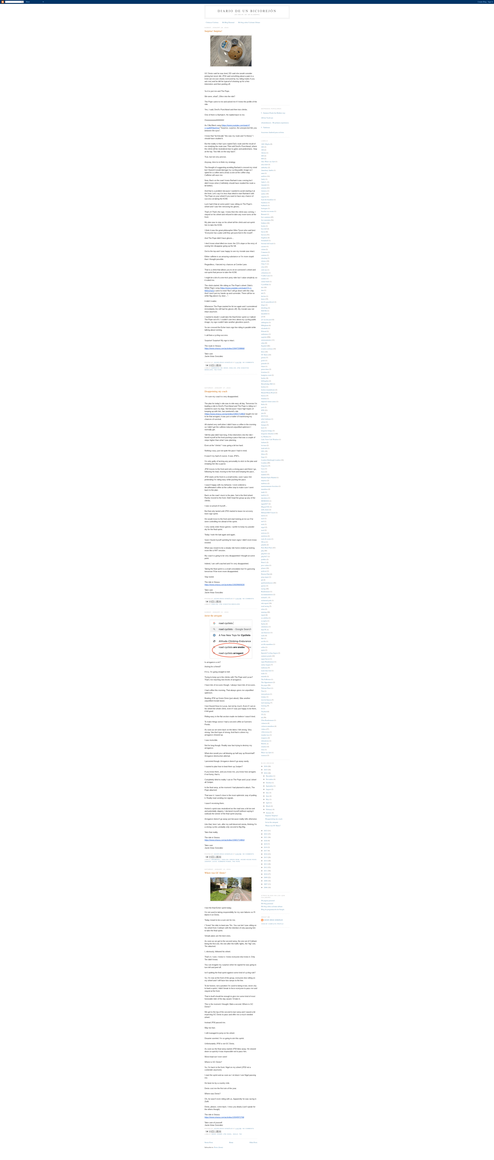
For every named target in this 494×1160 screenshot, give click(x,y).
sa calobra (264, 618)
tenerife (263, 676)
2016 (266, 854)
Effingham (264, 325)
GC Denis (264, 354)
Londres (264, 463)
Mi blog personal (267, 903)
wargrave (264, 738)
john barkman (266, 419)
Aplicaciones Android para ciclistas (271, 132)
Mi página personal (268, 900)
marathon (264, 489)
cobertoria (264, 273)
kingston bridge (266, 430)
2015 (266, 857)
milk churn (265, 509)
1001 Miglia (265, 144)
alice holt (264, 164)
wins (262, 749)
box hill (264, 229)
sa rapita (264, 621)
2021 (266, 837)
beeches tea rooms (267, 211)
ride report (264, 603)
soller (263, 647)
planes (263, 568)
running (264, 612)
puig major (265, 577)
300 (262, 150)
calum (263, 249)
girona (263, 357)
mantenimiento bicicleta (269, 486)
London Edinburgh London (270, 460)
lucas (214, 861)
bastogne (264, 208)
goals (263, 360)
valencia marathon (267, 726)
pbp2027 (264, 556)
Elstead (263, 331)
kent (262, 428)
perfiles (263, 559)
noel (262, 530)
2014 (266, 860)
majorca (264, 480)
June (268, 796)
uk (262, 717)
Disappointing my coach (216, 391)
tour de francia (266, 700)
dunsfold (264, 313)
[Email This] (210, 365)
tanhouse (264, 667)
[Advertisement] (220, 381)
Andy (263, 179)
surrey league (265, 665)
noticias (264, 533)
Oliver (263, 542)
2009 (266, 877)
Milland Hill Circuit (268, 512)
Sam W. (263, 629)
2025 (266, 769)
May (268, 799)
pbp (262, 550)
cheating (264, 258)
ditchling (264, 308)
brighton (264, 237)
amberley (264, 167)
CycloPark (264, 284)
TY (262, 714)
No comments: (248, 362)
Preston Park (265, 574)
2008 (266, 881)
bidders (263, 223)
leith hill (264, 448)
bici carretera (265, 217)
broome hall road (267, 243)
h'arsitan (264, 372)
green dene (234, 859)
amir (262, 173)
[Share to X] (215, 365)
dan (262, 290)
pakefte (263, 545)
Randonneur (265, 591)
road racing (265, 606)
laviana (263, 445)
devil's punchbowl (267, 302)
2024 (266, 773)
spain (263, 650)
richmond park (266, 600)
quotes (263, 586)
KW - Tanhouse (264, 127)
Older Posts (253, 1142)
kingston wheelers (231, 604)
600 (262, 158)
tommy (263, 697)
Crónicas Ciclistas (212, 22)
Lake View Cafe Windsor (270, 439)
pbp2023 (264, 553)
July (267, 792)
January (269, 813)
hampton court (266, 375)
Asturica (264, 191)
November (270, 779)
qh (262, 580)
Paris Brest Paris (266, 548)
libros (263, 454)
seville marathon (267, 644)
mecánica (264, 498)
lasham (263, 442)
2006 (266, 887)
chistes (263, 261)
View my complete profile (272, 924)
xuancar (264, 755)
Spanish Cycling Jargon (269, 653)
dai (262, 287)
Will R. (263, 743)
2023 (266, 830)
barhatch (215, 368)
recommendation (267, 594)
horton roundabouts (268, 390)
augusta (264, 196)
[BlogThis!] (212, 365)
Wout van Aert (266, 752)
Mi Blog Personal (228, 22)
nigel (229, 1134)
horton (263, 387)
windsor (264, 746)
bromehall (216, 859)
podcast (264, 571)
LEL (262, 451)
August (268, 789)
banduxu (264, 202)
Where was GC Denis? (215, 872)
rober (263, 609)
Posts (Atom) (218, 1147)
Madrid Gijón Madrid (268, 477)
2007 (266, 884)
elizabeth (264, 328)
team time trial (266, 670)
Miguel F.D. (265, 507)
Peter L (263, 562)
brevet (263, 232)
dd (221, 368)
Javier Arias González (273, 920)
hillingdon (265, 381)
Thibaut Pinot (266, 688)
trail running (265, 703)
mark (263, 492)
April (268, 802)
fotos (262, 352)
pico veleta (265, 565)
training (264, 706)
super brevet (265, 659)
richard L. (264, 597)
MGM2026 (265, 501)
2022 (266, 834)
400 (262, 156)
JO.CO (263, 416)
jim (262, 413)
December (269, 776)
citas (262, 267)
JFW (238, 368)
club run (264, 270)
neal (262, 518)
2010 (266, 874)
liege (263, 457)
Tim (240, 1134)
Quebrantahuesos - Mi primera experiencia (274, 123)
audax (263, 193)
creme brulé (265, 281)
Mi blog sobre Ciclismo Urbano (249, 22)
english (232, 368)
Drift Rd (264, 311)
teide (263, 673)
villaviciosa (265, 732)
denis (226, 368)
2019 (266, 844)
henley (263, 378)
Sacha (263, 624)
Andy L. (264, 182)
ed (262, 316)
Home (231, 1142)
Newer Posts (209, 1142)
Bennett (264, 214)
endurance (264, 334)
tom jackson (265, 694)
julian (263, 422)
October (269, 782)
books (263, 226)
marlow (263, 495)
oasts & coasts (266, 539)
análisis (263, 176)
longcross (264, 466)
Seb (262, 638)
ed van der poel (266, 319)
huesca (263, 395)
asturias (263, 188)
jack (262, 407)
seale (235, 1134)
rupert (263, 615)
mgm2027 (264, 504)
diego (263, 305)
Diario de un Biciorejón (247, 11)
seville (263, 641)
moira (263, 515)
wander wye (265, 735)
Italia (263, 404)
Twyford (264, 711)
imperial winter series (268, 401)
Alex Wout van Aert (268, 161)
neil (262, 521)
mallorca (264, 483)
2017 (266, 850)
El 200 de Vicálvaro (266, 118)
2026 (266, 766)
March (268, 806)
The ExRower (266, 679)
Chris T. (264, 264)
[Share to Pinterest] (220, 365)
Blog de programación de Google (272, 909)
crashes (263, 278)
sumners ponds (224, 861)
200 (262, 147)
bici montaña (265, 220)
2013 (266, 864)
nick (262, 524)
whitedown (265, 741)
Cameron (264, 252)
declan (263, 296)
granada (264, 363)
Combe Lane (265, 275)
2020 (266, 840)
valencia (264, 723)
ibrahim (264, 398)
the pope (218, 369)
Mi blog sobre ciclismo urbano (272, 906)
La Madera (265, 436)
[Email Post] (207, 365)
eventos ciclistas (267, 349)
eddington (264, 322)
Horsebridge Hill (267, 384)
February (269, 809)
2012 (266, 867)
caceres (263, 246)
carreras (263, 255)
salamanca (264, 626)
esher (219, 1134)
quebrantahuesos (267, 583)
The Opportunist (267, 682)
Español (264, 346)
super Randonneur (267, 662)
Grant (263, 366)
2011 (266, 871)
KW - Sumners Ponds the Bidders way (272, 113)
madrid (263, 474)
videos (263, 729)
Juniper (208, 861)
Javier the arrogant (213, 615)
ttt (262, 708)
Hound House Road (248, 859)
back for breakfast (267, 199)
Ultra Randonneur (267, 720)
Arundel (264, 185)
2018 (266, 847)
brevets (263, 235)
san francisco (265, 632)
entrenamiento (266, 340)
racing (263, 589)
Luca (263, 469)
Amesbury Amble (267, 170)
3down (263, 153)
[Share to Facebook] (217, 365)
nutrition (264, 536)
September (270, 786)
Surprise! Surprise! (213, 31)
